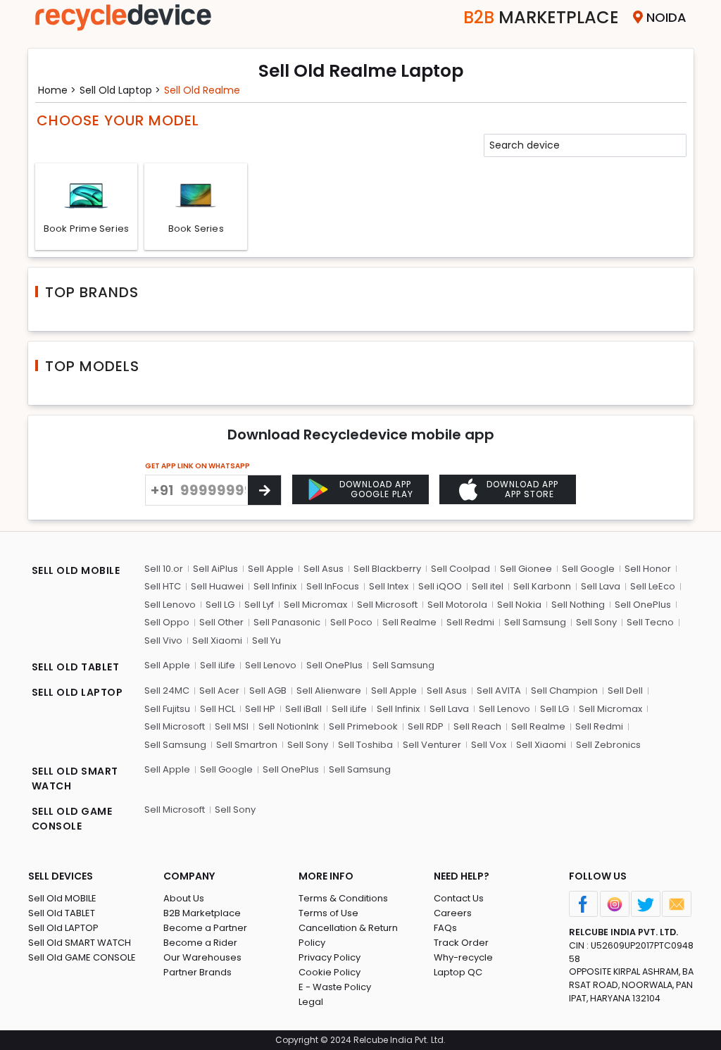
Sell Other (221, 622)
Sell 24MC (166, 690)
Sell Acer (219, 690)
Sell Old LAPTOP (63, 928)
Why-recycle (463, 957)
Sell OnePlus (643, 604)
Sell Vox (488, 744)
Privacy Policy (329, 957)
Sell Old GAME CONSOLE (82, 957)
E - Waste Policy (335, 987)
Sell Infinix (274, 586)
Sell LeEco (652, 586)
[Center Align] (264, 490)
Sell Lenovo (170, 604)
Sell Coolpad (460, 568)
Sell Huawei (217, 586)
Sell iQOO (440, 586)
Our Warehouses (202, 957)
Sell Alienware (328, 690)
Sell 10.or (163, 568)
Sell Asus (323, 568)
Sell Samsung (535, 622)
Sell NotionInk (288, 726)
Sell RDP (426, 726)
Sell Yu (266, 640)
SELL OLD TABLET (76, 667)
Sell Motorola (457, 604)
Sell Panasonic (286, 622)
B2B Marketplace (202, 913)
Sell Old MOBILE (62, 898)
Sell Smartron (246, 744)
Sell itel (487, 586)
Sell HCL (217, 708)
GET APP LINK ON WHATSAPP (197, 466)
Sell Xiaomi (217, 640)
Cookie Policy (329, 972)
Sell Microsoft (387, 604)
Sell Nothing (578, 604)
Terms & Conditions (343, 898)
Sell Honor (648, 568)
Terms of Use (328, 913)
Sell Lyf (259, 604)
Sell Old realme (202, 90)
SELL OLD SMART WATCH (75, 778)
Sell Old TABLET (61, 913)
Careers (453, 913)
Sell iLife (217, 665)
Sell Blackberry (387, 568)
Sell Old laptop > (120, 90)
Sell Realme (409, 622)
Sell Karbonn (542, 586)
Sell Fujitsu (167, 708)
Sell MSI (232, 726)
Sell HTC (162, 586)
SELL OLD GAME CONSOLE (72, 818)
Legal (311, 1001)
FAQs (445, 928)
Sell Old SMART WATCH (79, 942)
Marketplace (541, 17)
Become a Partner (205, 928)
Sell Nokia (519, 604)
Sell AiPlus (215, 568)
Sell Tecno (650, 622)
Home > (57, 90)
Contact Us (459, 898)
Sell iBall (303, 708)
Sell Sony (596, 622)
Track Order (461, 942)
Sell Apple (271, 568)
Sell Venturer (432, 744)
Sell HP (260, 708)
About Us (183, 898)
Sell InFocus (332, 586)
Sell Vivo (163, 640)
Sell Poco (351, 622)
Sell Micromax (315, 604)
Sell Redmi (470, 622)
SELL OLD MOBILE (76, 570)
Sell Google (588, 568)
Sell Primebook (363, 726)
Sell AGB (268, 690)
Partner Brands (197, 972)
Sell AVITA (499, 690)
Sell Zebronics (608, 744)
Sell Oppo (166, 622)
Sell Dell (625, 690)
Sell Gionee (526, 568)
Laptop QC (458, 972)
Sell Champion (564, 690)
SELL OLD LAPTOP (77, 692)
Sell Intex (388, 586)
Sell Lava (600, 586)
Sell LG (220, 604)
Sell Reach (477, 726)
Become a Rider (200, 942)
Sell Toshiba (365, 744)
